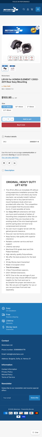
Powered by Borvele (27, 409)
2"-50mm (30, 107)
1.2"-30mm (7, 107)
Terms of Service (8, 377)
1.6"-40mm (19, 107)
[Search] (23, 9)
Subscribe (34, 398)
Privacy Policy (7, 372)
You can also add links (10, 157)
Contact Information (9, 369)
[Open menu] (38, 9)
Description (9, 170)
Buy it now (21, 125)
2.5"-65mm (7, 110)
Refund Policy (7, 374)
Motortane (6, 76)
